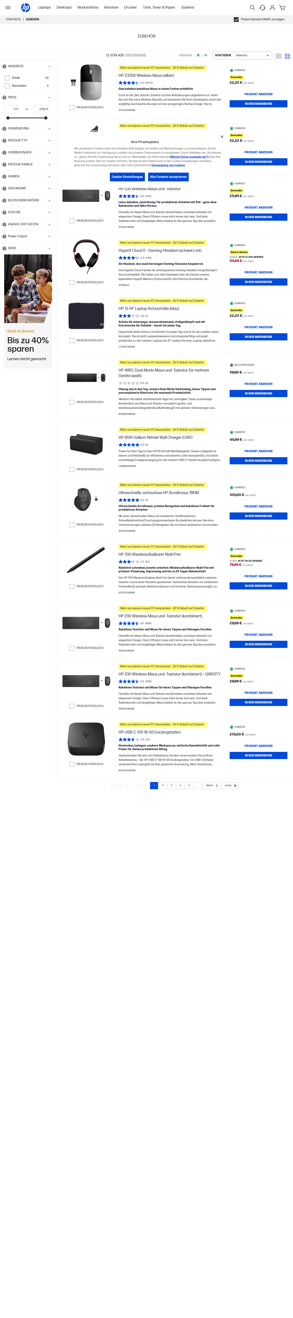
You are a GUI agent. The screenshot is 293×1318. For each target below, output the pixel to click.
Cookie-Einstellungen (127, 177)
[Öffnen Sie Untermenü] (8, 7)
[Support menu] (262, 8)
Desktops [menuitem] (64, 7)
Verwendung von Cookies (168, 165)
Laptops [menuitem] (44, 7)
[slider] (8, 118)
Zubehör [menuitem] (188, 7)
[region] (148, 160)
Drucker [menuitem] (130, 7)
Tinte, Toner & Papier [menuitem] (159, 7)
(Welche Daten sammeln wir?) (189, 157)
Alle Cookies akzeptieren (168, 177)
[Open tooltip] (4, 66)
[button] (27, 66)
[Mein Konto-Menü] (272, 8)
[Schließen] (222, 136)
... (198, 785)
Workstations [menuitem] (87, 7)
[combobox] (242, 55)
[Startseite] (25, 7)
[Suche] (253, 8)
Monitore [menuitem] (111, 7)
